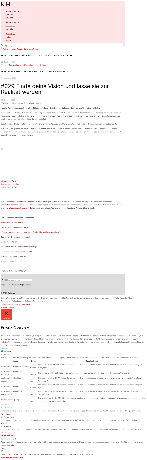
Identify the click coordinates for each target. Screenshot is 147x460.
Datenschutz (16, 285)
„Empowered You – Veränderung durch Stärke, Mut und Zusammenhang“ (30, 232)
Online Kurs (10, 34)
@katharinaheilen (17, 261)
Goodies (9, 40)
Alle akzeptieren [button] (25, 304)
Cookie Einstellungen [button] (9, 304)
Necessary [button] (5, 348)
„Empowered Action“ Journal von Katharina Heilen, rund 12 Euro (10, 184)
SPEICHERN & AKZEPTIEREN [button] (12, 457)
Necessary (8, 351)
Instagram (27, 285)
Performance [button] (6, 414)
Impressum (5, 285)
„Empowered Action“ (9, 242)
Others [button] (3, 448)
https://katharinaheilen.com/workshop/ (16, 251)
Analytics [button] (4, 423)
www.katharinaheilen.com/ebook (14, 205)
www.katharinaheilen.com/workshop (20, 208)
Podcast (9, 37)
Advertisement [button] (7, 436)
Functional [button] (5, 405)
